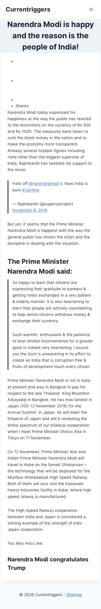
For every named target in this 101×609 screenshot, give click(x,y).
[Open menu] (91, 9)
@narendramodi (44, 183)
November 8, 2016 (29, 210)
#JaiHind (30, 190)
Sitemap (74, 594)
